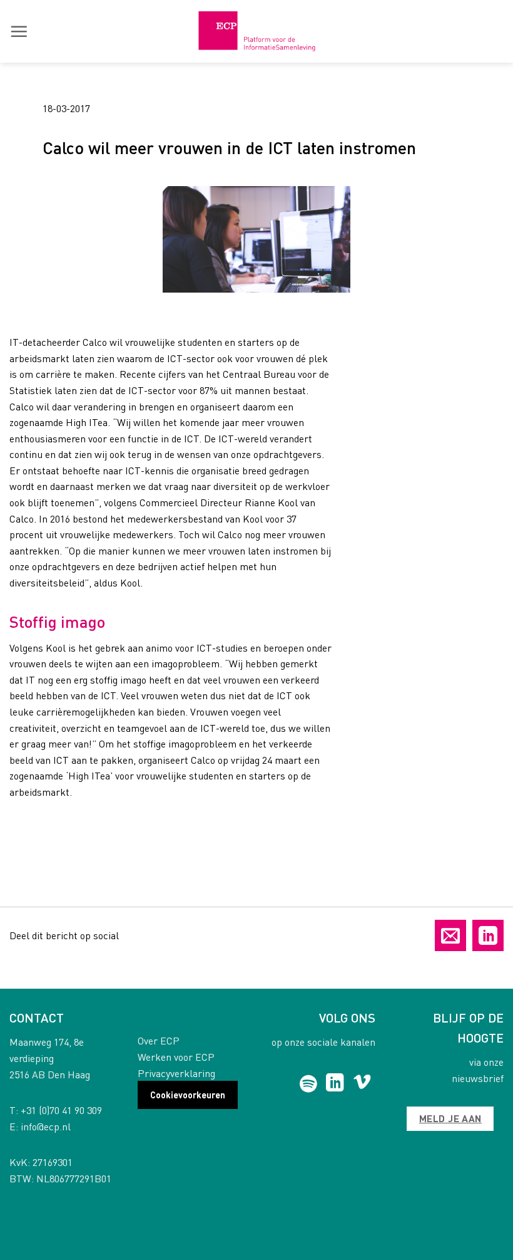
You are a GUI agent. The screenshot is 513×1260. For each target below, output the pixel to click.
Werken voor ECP (176, 1056)
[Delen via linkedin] (488, 935)
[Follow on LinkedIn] (335, 1084)
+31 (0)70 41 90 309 (61, 1110)
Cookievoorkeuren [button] (187, 1094)
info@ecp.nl (46, 1126)
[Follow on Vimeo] (362, 1084)
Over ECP (159, 1040)
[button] (18, 31)
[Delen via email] (450, 935)
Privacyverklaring (176, 1073)
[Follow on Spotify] (308, 1084)
